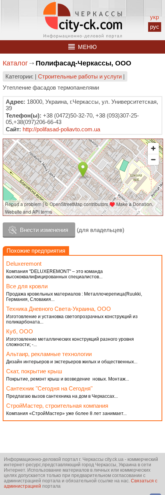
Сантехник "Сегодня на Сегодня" (49, 388)
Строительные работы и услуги (80, 76)
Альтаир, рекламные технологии (49, 354)
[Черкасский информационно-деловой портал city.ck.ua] (82, 20)
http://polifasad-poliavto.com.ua (61, 129)
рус (154, 26)
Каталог (15, 63)
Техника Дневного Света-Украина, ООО (58, 308)
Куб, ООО (19, 331)
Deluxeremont (23, 263)
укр (154, 17)
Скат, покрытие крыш (34, 371)
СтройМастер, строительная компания (57, 405)
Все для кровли (27, 286)
